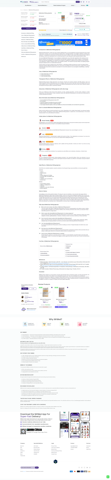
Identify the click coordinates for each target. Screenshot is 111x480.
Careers (72, 449)
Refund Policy (54, 449)
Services (83, 5)
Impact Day (88, 449)
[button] (81, 2)
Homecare (88, 445)
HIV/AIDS (35, 454)
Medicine (26, 9)
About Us (22, 445)
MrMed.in (24, 471)
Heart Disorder (36, 450)
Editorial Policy (54, 452)
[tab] (71, 14)
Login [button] (89, 1)
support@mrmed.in (74, 445)
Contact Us (22, 450)
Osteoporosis (36, 452)
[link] (21, 10)
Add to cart (62, 306)
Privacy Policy (54, 445)
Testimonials (22, 455)
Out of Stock (45, 306)
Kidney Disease (37, 449)
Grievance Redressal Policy (56, 450)
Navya (87, 447)
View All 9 (28, 28)
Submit (37, 467)
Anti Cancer (36, 445)
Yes (25, 288)
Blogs (21, 449)
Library (72, 5)
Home (21, 9)
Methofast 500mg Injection (34, 9)
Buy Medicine (28, 5)
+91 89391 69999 (74, 447)
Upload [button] (77, 1)
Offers (21, 452)
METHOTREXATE (42, 20)
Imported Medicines (42, 5)
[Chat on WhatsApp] (108, 477)
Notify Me (81, 29)
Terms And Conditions (55, 447)
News (21, 454)
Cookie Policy (54, 454)
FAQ (21, 447)
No (33, 288)
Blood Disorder (37, 447)
